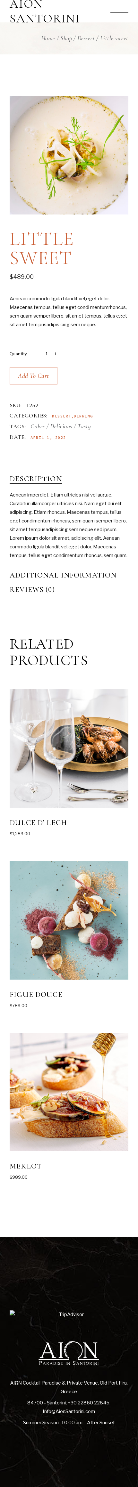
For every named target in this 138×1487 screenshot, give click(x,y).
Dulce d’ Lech (38, 822)
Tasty (84, 426)
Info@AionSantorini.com (69, 1411)
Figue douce (36, 994)
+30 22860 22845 (88, 1403)
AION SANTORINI (45, 11)
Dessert (61, 416)
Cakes (37, 426)
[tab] (69, 479)
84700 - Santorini (46, 1403)
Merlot (26, 1166)
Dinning (83, 416)
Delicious (61, 426)
